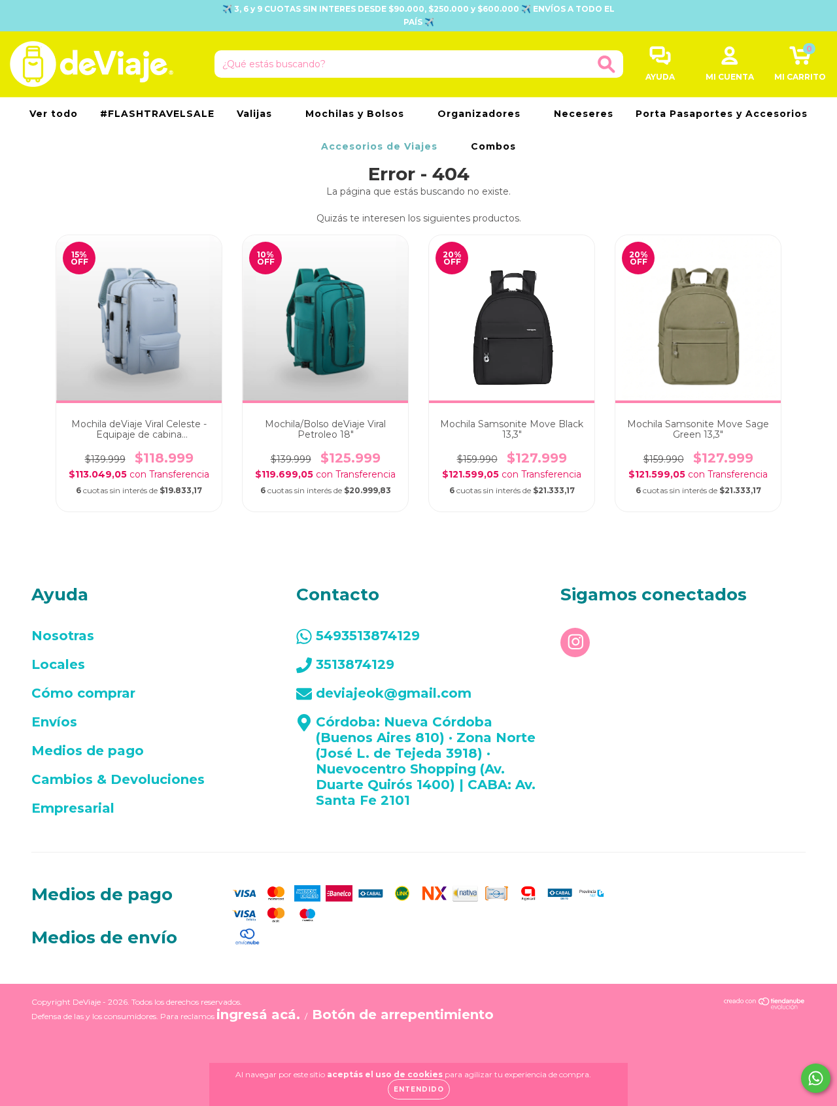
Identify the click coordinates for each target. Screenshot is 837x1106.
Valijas (256, 114)
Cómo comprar (83, 693)
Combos (493, 146)
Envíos (54, 722)
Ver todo (53, 114)
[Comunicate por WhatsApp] (815, 1078)
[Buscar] (606, 64)
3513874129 (355, 664)
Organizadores (480, 114)
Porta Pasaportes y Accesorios (722, 114)
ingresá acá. (258, 1014)
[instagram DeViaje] (575, 642)
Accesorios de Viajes (381, 146)
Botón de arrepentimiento (403, 1014)
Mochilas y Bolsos (356, 114)
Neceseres (583, 114)
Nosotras (62, 635)
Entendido (419, 1089)
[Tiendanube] (765, 1005)
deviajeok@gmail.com (393, 693)
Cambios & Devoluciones (118, 779)
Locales (58, 664)
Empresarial (72, 808)
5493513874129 (368, 635)
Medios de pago (87, 750)
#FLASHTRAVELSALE (157, 114)
